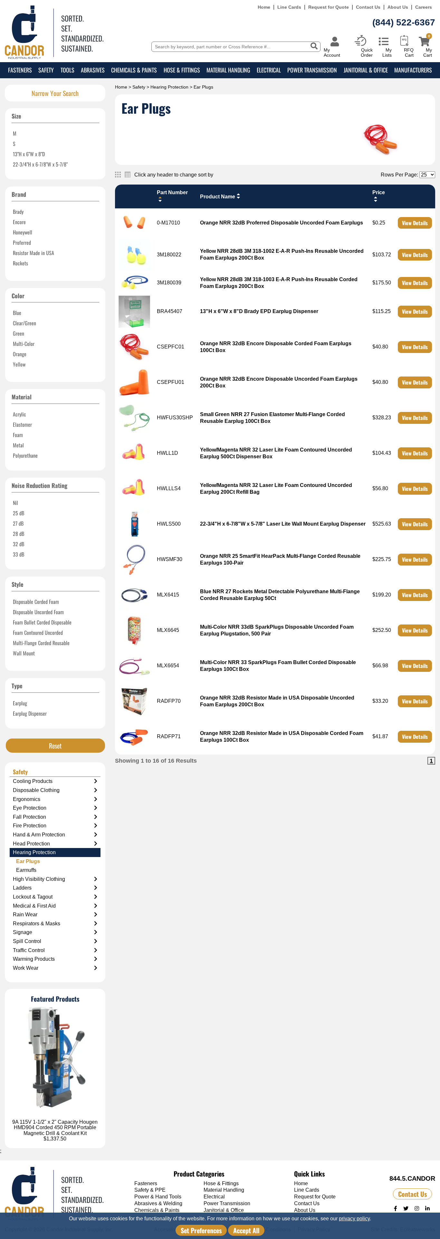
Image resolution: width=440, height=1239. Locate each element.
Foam (18, 435)
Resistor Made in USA (33, 253)
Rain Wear (25, 914)
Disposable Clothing (36, 790)
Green (18, 333)
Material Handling (228, 70)
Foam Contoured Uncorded (38, 632)
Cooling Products (33, 781)
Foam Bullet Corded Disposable (42, 622)
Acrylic (19, 414)
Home (264, 7)
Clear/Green (24, 323)
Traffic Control (29, 950)
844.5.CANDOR (412, 1178)
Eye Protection (29, 808)
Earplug (20, 703)
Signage (22, 932)
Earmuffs (26, 870)
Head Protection (31, 843)
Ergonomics (26, 799)
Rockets (20, 263)
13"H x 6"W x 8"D (29, 154)
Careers (423, 7)
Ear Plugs (28, 861)
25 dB (18, 513)
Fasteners (20, 70)
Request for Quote (328, 7)
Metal (18, 445)
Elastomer (22, 424)
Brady (18, 211)
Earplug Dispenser (30, 713)
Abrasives (93, 70)
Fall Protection (29, 817)
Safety (46, 70)
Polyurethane (25, 455)
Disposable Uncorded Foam (38, 612)
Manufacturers (413, 70)
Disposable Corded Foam (36, 601)
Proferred (22, 242)
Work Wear (25, 968)
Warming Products (34, 959)
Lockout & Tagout (33, 897)
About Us (397, 7)
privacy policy (354, 1218)
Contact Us (368, 7)
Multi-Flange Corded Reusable (41, 643)
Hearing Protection (169, 87)
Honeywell (22, 232)
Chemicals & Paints (134, 70)
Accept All (246, 1230)
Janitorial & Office (366, 70)
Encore (19, 222)
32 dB (18, 544)
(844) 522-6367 (403, 22)
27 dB (18, 523)
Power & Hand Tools (157, 1196)
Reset (55, 745)
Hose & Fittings (182, 70)
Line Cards (289, 7)
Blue (17, 313)
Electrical (269, 70)
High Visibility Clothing (39, 879)
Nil (15, 503)
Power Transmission (312, 70)
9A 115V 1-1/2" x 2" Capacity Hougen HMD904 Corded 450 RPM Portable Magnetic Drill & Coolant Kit (55, 1127)
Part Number (172, 192)
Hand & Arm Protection (39, 834)
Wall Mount (24, 653)
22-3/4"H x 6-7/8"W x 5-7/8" (40, 164)
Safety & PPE (150, 1190)
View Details (415, 223)
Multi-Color (23, 344)
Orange (19, 354)
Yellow (19, 364)
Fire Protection (29, 825)
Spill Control (27, 941)
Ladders (22, 888)
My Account (332, 52)
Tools (67, 70)
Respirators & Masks (36, 923)
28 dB (18, 534)
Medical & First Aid (34, 906)
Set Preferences (201, 1230)
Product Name (217, 196)
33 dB (18, 554)
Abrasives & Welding (158, 1203)
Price (378, 192)
